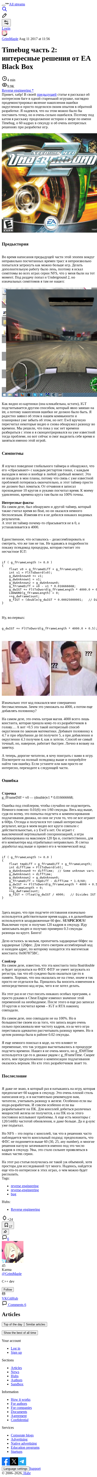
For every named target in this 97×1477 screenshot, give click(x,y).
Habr (27, 1473)
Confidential (19, 1420)
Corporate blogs (22, 1435)
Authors (16, 1380)
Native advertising (24, 1443)
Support (35, 1468)
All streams (17, 4)
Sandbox (17, 1384)
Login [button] (6, 28)
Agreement (19, 1416)
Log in (15, 1348)
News (15, 1372)
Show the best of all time (20, 1332)
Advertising (19, 1439)
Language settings (16, 1468)
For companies (21, 1408)
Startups (16, 1451)
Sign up (16, 1352)
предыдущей (47, 94)
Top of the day (13, 1324)
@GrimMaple (12, 1274)
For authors (19, 1404)
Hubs (14, 1376)
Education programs (25, 1447)
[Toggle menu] (3, 5)
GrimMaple (10, 39)
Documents (19, 1412)
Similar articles (35, 1324)
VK (4, 1298)
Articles (16, 1368)
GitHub (12, 1298)
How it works (20, 1399)
